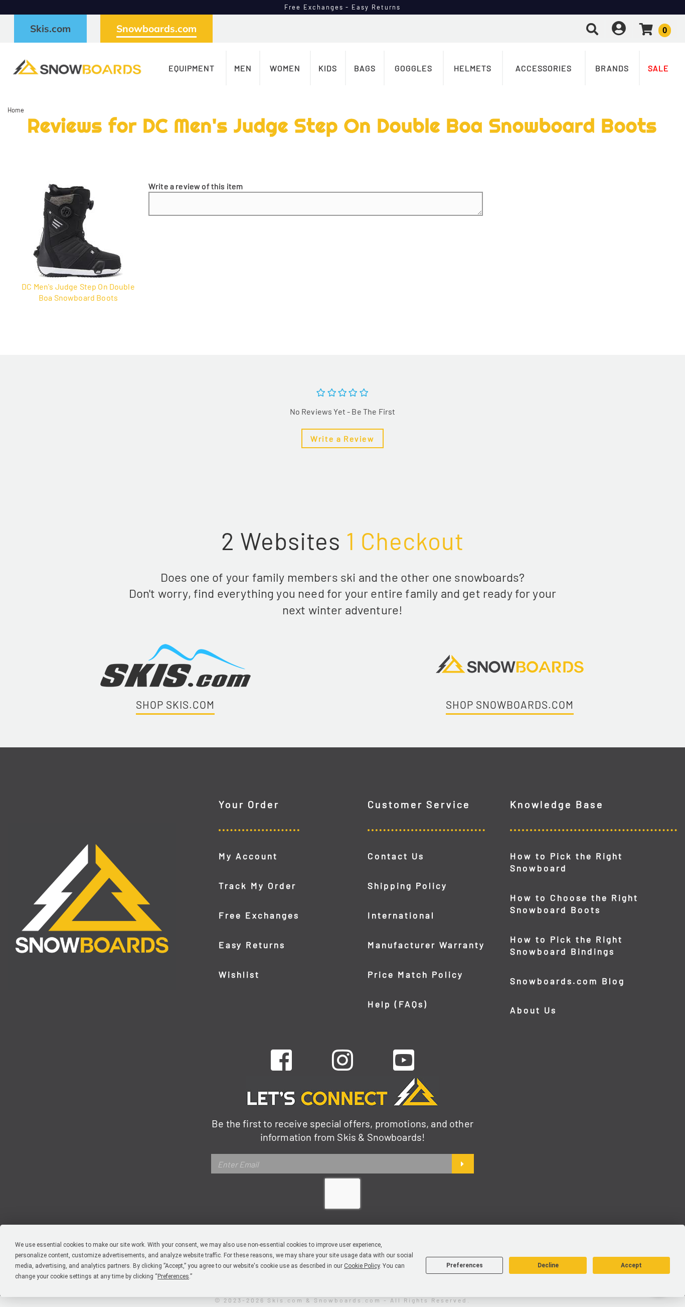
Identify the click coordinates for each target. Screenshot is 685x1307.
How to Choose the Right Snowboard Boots (574, 903)
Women (285, 68)
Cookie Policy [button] (362, 1265)
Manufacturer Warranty (426, 944)
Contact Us (396, 855)
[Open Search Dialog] (592, 28)
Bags (365, 68)
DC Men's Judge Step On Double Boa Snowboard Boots (78, 292)
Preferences (464, 1265)
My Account (248, 855)
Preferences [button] (173, 1276)
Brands (612, 68)
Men (243, 68)
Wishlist (239, 974)
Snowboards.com (156, 29)
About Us (533, 1009)
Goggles (413, 68)
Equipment (191, 68)
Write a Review (342, 438)
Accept (631, 1265)
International (401, 915)
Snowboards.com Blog (567, 980)
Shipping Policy (407, 885)
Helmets (472, 68)
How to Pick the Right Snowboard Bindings (566, 945)
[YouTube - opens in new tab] (403, 1059)
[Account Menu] (619, 28)
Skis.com (50, 29)
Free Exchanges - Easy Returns (342, 7)
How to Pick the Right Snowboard (566, 861)
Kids (327, 68)
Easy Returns (252, 944)
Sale (658, 68)
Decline (548, 1265)
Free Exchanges (259, 915)
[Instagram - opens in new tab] (342, 1059)
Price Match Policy (415, 974)
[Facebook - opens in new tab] (281, 1059)
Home (16, 110)
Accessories (544, 68)
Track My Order (257, 885)
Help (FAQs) (398, 1003)
